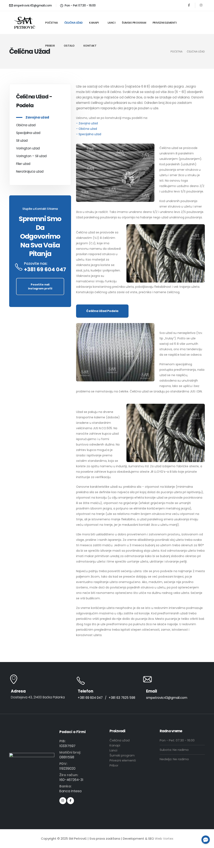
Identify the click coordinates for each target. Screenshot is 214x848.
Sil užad (22, 140)
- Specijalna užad (88, 134)
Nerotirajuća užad (29, 171)
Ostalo (69, 46)
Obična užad (26, 125)
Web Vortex (164, 838)
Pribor (50, 46)
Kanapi (94, 23)
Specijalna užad (28, 133)
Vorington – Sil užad (31, 156)
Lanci (112, 23)
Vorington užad (28, 148)
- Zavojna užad (87, 123)
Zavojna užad (37, 117)
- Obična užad (86, 129)
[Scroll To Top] (206, 843)
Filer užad (23, 164)
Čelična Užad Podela (102, 311)
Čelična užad (73, 23)
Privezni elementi (165, 23)
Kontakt (90, 46)
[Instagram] (201, 5)
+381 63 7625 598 (122, 697)
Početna (51, 23)
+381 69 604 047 (45, 269)
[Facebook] (189, 5)
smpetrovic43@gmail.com (33, 5)
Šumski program (134, 23)
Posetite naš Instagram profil (40, 286)
